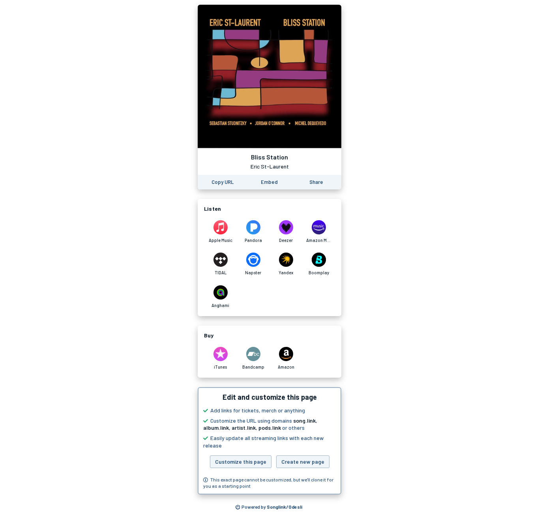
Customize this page (240, 461)
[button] (269, 441)
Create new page (302, 461)
